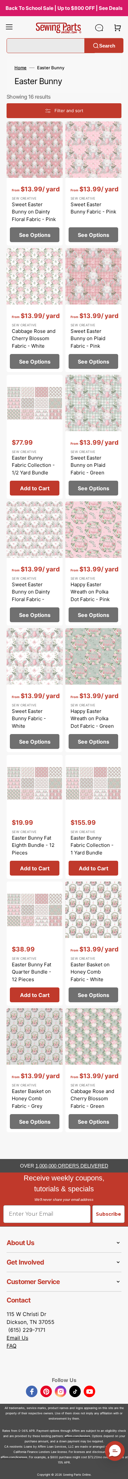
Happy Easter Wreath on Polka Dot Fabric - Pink (90, 591)
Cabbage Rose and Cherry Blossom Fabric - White (33, 338)
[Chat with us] (99, 27)
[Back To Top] (118, 1469)
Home (20, 67)
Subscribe (108, 1214)
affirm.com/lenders (77, 1436)
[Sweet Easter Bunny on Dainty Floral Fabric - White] (35, 563)
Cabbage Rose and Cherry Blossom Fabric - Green (92, 1098)
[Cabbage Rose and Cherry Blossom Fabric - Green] (93, 1070)
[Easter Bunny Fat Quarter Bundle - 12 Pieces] (35, 944)
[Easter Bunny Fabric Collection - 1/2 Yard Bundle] (35, 437)
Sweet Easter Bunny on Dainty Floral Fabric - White (31, 595)
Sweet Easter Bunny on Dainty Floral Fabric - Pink (34, 211)
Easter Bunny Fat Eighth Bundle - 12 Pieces (33, 845)
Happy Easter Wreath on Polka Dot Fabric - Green (92, 718)
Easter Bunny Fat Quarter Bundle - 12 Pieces (31, 971)
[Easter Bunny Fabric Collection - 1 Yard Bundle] (93, 817)
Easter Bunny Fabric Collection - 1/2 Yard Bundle (33, 465)
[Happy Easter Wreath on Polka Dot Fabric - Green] (93, 690)
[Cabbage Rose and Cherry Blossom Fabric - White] (35, 310)
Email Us (17, 1337)
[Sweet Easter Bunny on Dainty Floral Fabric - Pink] (35, 183)
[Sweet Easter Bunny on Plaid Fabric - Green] (93, 437)
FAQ (11, 1345)
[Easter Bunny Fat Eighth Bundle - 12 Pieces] (35, 817)
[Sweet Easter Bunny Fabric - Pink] (93, 183)
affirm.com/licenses (14, 1457)
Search (107, 45)
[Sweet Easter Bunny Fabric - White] (35, 690)
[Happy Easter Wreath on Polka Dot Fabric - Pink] (93, 563)
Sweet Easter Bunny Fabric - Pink (93, 208)
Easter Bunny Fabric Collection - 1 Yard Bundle (92, 845)
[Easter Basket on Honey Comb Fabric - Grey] (35, 1070)
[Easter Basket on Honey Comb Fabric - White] (93, 944)
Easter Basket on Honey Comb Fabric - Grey (31, 1098)
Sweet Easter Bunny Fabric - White (29, 718)
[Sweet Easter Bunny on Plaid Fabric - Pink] (93, 310)
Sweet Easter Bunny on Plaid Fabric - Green (88, 465)
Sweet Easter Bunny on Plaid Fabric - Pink (88, 338)
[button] (9, 27)
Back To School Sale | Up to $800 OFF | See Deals (64, 8)
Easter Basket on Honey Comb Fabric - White (90, 971)
